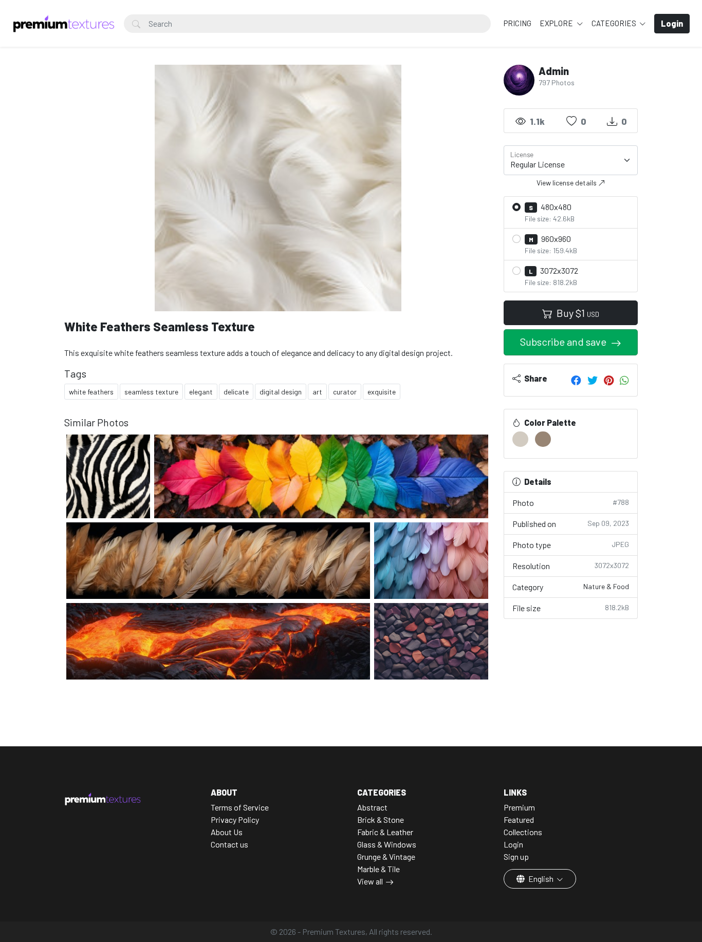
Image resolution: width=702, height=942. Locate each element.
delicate (236, 391)
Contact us (229, 844)
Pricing (517, 23)
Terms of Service (240, 807)
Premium (519, 807)
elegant (201, 391)
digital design (281, 391)
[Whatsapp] (624, 380)
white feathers (91, 391)
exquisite (381, 391)
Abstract (372, 807)
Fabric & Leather (385, 832)
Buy (577, 313)
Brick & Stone (380, 819)
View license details (567, 182)
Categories (615, 23)
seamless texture (151, 391)
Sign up (516, 856)
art (317, 391)
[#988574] (543, 439)
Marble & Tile (378, 869)
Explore (557, 23)
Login (513, 844)
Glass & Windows (386, 844)
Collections (523, 832)
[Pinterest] (609, 380)
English (541, 878)
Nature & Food (606, 586)
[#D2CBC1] (520, 439)
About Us (227, 832)
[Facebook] (576, 380)
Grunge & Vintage (386, 856)
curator (345, 391)
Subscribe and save (564, 341)
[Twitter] (592, 380)
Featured (519, 819)
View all (370, 881)
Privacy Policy (235, 819)
